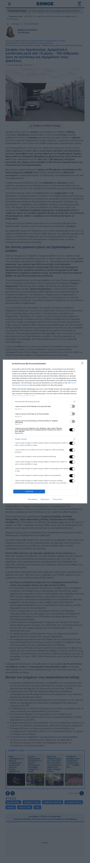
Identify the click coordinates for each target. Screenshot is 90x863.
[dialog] (45, 431)
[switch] (72, 406)
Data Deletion (32, 499)
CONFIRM (29, 491)
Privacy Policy (57, 499)
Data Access (45, 499)
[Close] (83, 364)
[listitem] (45, 401)
